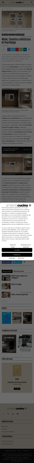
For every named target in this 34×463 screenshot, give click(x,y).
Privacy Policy (21, 258)
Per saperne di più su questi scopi (26, 245)
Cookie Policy (12, 258)
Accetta (17, 250)
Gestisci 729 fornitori (13, 245)
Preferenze (17, 255)
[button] (30, 205)
